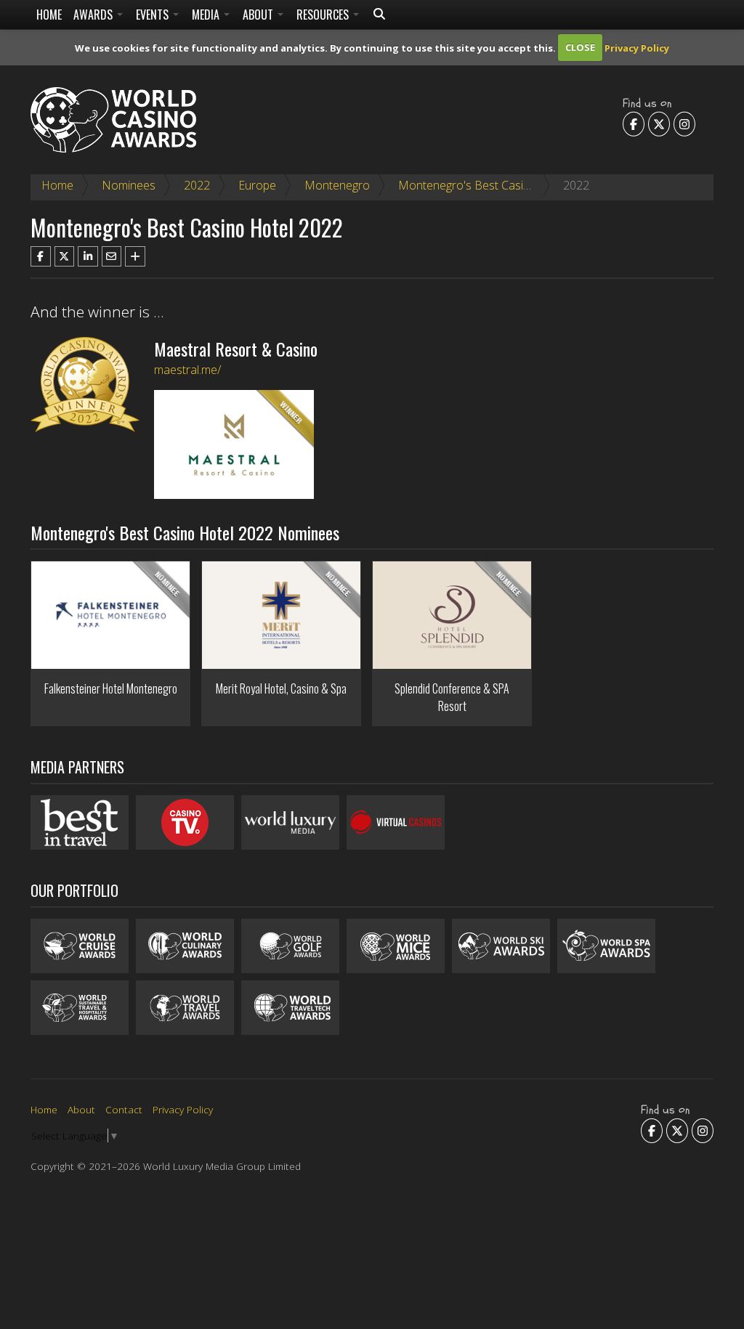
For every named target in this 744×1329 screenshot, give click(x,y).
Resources (324, 14)
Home (49, 14)
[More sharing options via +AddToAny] (135, 256)
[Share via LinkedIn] (87, 256)
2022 (197, 185)
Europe (257, 185)
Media (207, 14)
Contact (123, 1109)
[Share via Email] (111, 256)
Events (153, 14)
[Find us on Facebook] (633, 123)
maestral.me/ (187, 370)
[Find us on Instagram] (684, 123)
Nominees (128, 185)
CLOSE (580, 47)
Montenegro (337, 185)
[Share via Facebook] (40, 256)
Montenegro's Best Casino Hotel (483, 185)
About (259, 14)
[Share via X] (64, 256)
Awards (94, 14)
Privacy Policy (636, 47)
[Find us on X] (659, 123)
